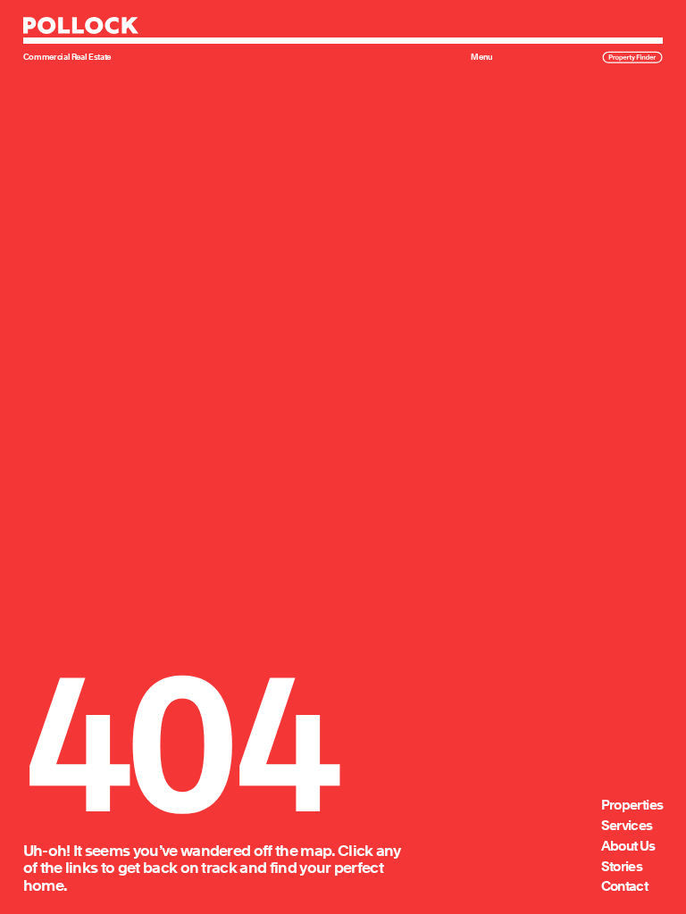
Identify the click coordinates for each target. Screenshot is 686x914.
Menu (482, 57)
